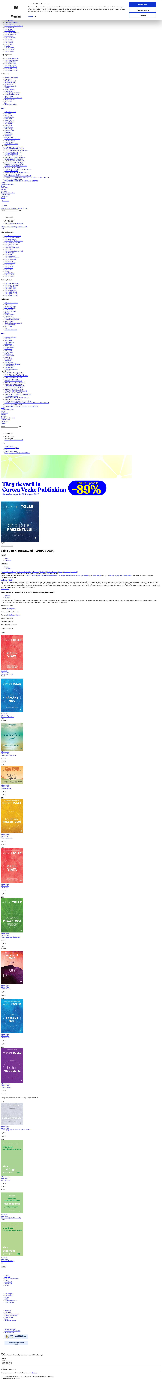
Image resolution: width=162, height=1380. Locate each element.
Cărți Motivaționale (10, 34)
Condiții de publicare (10, 1315)
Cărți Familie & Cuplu (11, 244)
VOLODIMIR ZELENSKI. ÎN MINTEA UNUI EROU (21, 181)
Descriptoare (8, 1283)
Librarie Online (9, 446)
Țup (5, 103)
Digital (3, 555)
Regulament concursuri (11, 1314)
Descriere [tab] (7, 595)
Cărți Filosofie (8, 42)
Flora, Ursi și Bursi (10, 81)
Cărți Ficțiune (8, 24)
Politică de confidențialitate (12, 1331)
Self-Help (69, 575)
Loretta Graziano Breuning (12, 139)
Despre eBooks (9, 1302)
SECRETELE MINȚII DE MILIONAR (16, 172)
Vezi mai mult (5, 589)
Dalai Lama (7, 132)
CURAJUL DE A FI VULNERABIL (15, 166)
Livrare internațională (10, 1300)
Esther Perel (8, 125)
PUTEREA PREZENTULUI (13, 155)
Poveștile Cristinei (9, 99)
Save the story (8, 96)
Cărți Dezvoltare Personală (12, 242)
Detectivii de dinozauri (11, 77)
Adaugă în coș (5, 752)
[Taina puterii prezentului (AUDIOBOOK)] (20, 541)
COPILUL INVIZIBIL (11, 171)
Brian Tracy (4, 1178)
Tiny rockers (8, 101)
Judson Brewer (8, 137)
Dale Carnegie (8, 129)
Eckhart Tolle (8, 134)
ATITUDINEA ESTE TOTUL (13, 162)
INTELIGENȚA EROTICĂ (13, 174)
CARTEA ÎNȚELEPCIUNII (13, 179)
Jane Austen (8, 115)
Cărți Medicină (8, 36)
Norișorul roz (8, 91)
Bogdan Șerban (10, 608)
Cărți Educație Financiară (12, 237)
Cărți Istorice (8, 39)
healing (111, 575)
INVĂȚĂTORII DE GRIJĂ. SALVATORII (17, 169)
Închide (3, 1266)
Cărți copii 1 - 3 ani (10, 62)
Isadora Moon (8, 84)
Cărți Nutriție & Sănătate (11, 32)
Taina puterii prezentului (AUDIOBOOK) (17, 453)
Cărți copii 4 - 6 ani (10, 63)
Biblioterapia (97, 575)
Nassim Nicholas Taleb (11, 144)
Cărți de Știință (8, 41)
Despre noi (7, 1310)
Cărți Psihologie (9, 27)
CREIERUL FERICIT (11, 154)
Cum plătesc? (8, 1295)
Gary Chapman (9, 117)
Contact (4, 205)
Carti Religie (61, 575)
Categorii (7, 1277)
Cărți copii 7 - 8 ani (10, 65)
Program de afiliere (10, 1320)
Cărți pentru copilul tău (11, 60)
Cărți (5, 449)
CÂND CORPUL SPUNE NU (13, 147)
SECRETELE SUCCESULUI (13, 159)
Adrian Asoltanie (9, 140)
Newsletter (7, 1312)
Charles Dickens (9, 130)
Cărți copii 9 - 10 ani (10, 67)
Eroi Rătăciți (8, 79)
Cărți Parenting (8, 21)
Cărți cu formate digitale (11, 448)
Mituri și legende (9, 89)
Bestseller (7, 46)
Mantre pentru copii (10, 86)
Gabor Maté (8, 118)
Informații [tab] (7, 597)
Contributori (8, 1282)
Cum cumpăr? (8, 1294)
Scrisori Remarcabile (10, 104)
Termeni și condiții (9, 1329)
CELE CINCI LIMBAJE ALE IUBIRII (16, 150)
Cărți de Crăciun (9, 51)
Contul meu (5, 201)
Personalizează (142, 10)
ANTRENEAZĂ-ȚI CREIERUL (14, 161)
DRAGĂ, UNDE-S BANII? (13, 167)
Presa (6, 1319)
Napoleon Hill (8, 142)
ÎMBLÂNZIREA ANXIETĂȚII (14, 164)
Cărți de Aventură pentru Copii (13, 26)
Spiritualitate (84, 575)
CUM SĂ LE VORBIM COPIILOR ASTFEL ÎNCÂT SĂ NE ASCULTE (26, 177)
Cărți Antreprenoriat (10, 239)
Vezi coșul (7, 223)
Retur (6, 1299)
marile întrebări (127, 575)
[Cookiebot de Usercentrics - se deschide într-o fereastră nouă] (16, 16)
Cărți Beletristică (9, 48)
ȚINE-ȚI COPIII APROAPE (13, 152)
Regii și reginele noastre (11, 94)
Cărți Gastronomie (9, 37)
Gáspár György (9, 122)
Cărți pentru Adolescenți (11, 58)
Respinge (143, 15)
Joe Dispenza (8, 123)
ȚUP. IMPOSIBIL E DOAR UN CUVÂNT (17, 176)
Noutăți (6, 1275)
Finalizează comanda (17, 223)
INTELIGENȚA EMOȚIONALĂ (14, 157)
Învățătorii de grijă (9, 82)
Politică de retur (9, 1332)
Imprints (6, 1285)
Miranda (6, 87)
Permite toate (142, 4)
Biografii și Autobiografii (11, 22)
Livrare (6, 1297)
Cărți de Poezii (8, 44)
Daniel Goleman (9, 120)
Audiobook (7, 560)
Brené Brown (8, 127)
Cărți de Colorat (9, 49)
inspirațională (118, 575)
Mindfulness (76, 575)
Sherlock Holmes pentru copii (13, 98)
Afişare (30, 16)
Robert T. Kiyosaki (10, 112)
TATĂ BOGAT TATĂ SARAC (14, 149)
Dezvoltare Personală (10, 451)
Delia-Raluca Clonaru (13, 615)
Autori (3, 108)
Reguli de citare (9, 1317)
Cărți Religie (8, 29)
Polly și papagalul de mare (12, 93)
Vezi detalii (4, 671)
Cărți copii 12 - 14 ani (10, 70)
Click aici (34, 1373)
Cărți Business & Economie (12, 236)
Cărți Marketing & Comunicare (13, 241)
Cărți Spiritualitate (9, 31)
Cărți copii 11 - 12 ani (10, 68)
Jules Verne (7, 113)
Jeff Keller (7, 135)
